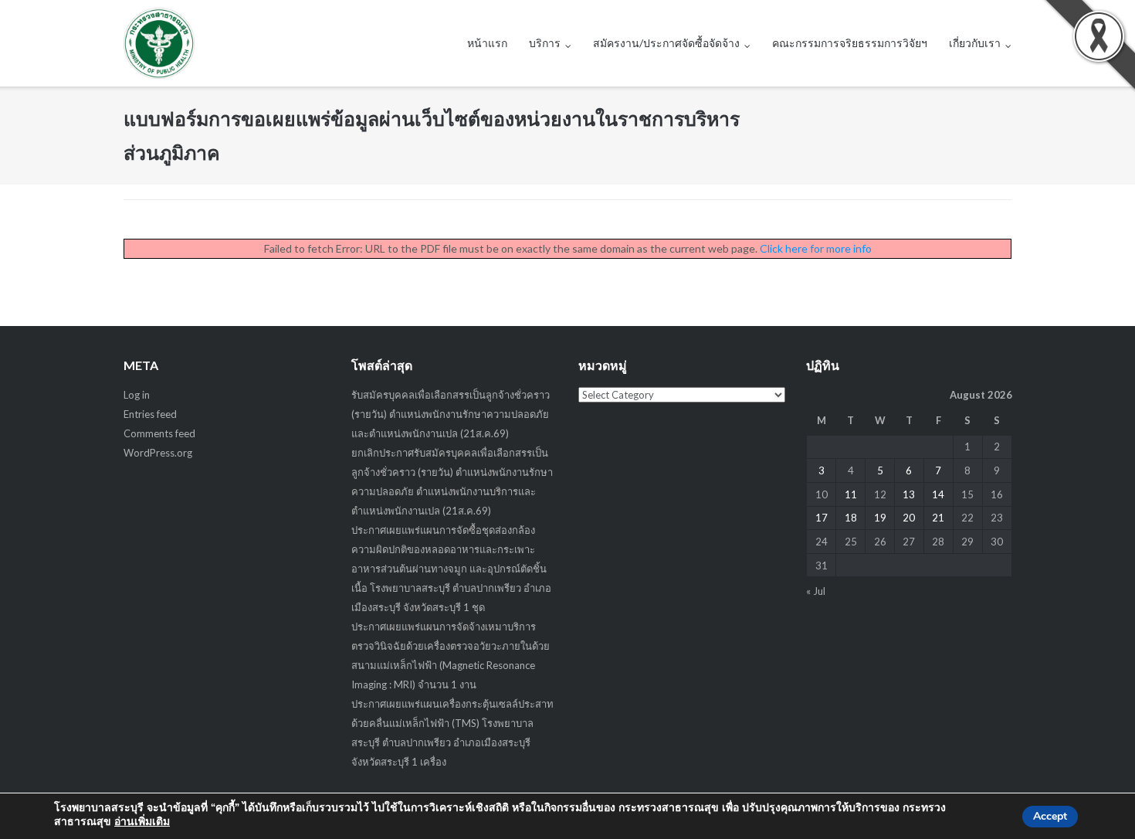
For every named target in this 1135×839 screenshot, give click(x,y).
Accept (1050, 816)
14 (938, 494)
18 (851, 517)
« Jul (815, 591)
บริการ (545, 42)
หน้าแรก (487, 42)
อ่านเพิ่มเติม (142, 821)
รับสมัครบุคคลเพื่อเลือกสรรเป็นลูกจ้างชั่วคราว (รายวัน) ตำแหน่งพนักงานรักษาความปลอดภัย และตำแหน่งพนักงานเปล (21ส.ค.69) (450, 414)
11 (851, 494)
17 (821, 517)
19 (880, 517)
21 (938, 517)
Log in (137, 395)
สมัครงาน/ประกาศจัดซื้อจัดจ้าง (666, 42)
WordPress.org (158, 453)
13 (909, 494)
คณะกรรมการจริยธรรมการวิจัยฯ (849, 42)
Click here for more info (816, 248)
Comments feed (159, 433)
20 (909, 517)
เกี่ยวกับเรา (975, 42)
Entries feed (150, 414)
